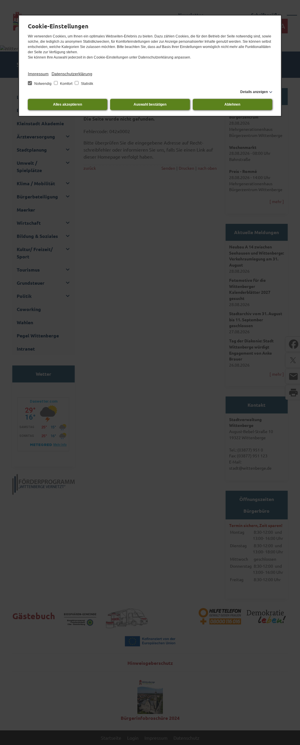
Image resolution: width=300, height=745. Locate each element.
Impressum (38, 73)
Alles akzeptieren (67, 104)
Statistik (86, 84)
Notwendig (42, 84)
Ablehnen (232, 104)
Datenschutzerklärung (72, 73)
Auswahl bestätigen (150, 104)
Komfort (66, 84)
